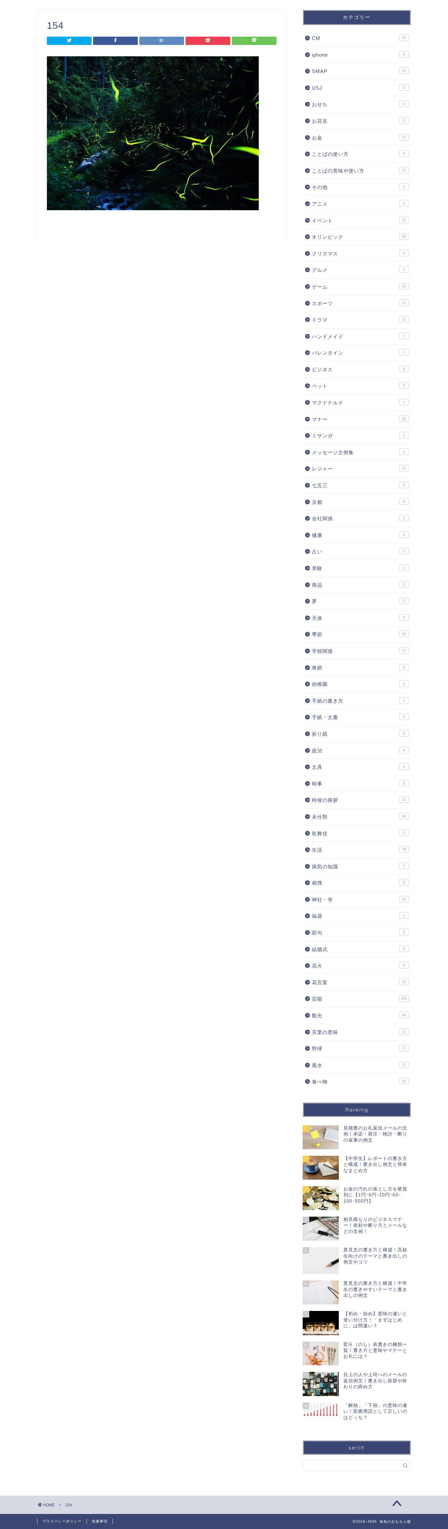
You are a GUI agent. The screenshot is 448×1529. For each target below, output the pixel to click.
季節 (359, 634)
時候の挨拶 (359, 800)
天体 (358, 618)
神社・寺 (359, 899)
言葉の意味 (358, 1032)
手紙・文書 (358, 717)
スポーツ (359, 303)
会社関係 (358, 518)
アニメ (358, 204)
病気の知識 (358, 866)
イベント (359, 220)
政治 (358, 750)
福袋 (358, 916)
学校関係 (359, 651)
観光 (359, 1015)
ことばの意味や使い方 (359, 171)
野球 (358, 1048)
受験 (358, 568)
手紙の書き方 (358, 701)
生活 (359, 850)
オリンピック (359, 237)
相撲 (358, 883)
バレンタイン (358, 353)
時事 (358, 783)
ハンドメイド (358, 336)
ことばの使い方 (358, 154)
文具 (358, 767)
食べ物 (359, 1081)
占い (358, 551)
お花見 (358, 121)
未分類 (359, 817)
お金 (359, 137)
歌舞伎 (358, 833)
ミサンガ (358, 435)
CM (359, 38)
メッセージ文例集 (358, 452)
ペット (358, 386)
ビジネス (358, 369)
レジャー (359, 468)
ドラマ (359, 319)
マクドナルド (358, 402)
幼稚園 (358, 684)
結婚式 (358, 949)
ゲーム (359, 286)
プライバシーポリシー (62, 1521)
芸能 (359, 999)
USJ (358, 88)
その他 (358, 187)
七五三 (358, 485)
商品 (358, 585)
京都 (358, 502)
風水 (359, 1065)
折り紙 (358, 734)
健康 (358, 535)
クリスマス (358, 253)
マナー (359, 419)
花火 (358, 965)
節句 (358, 932)
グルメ (358, 270)
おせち (358, 104)
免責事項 (100, 1521)
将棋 (358, 668)
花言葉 (359, 982)
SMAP (359, 71)
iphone (358, 55)
